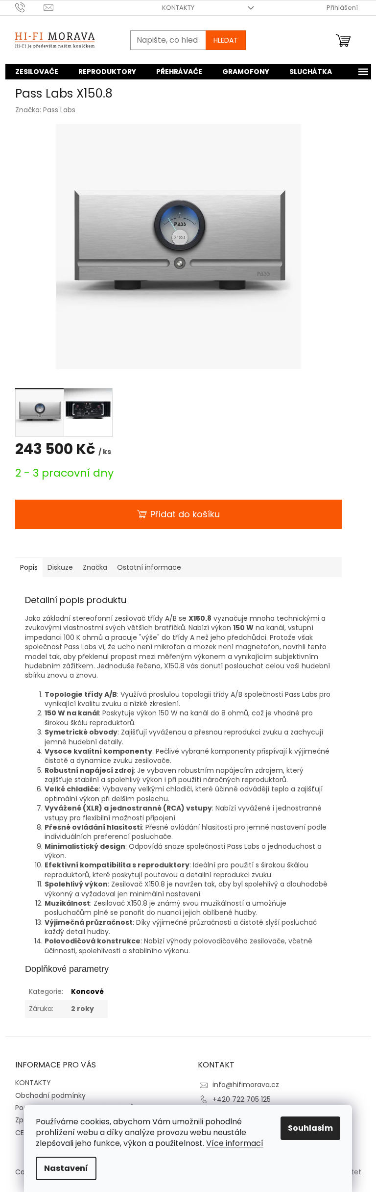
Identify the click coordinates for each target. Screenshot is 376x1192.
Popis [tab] (29, 567)
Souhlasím (310, 1128)
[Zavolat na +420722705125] (29, 7)
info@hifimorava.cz (245, 1085)
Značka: (45, 110)
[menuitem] (36, 71)
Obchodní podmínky (50, 1095)
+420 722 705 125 (241, 1099)
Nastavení (66, 1168)
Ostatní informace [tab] (149, 567)
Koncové (87, 991)
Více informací (234, 1143)
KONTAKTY (178, 7)
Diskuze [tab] (60, 567)
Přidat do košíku (185, 514)
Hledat (225, 40)
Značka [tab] (95, 567)
